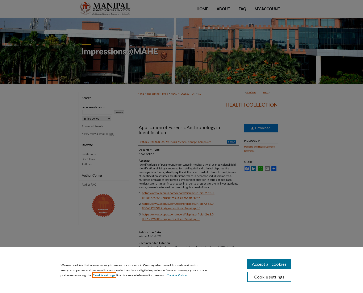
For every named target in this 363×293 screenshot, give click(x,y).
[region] (181, 270)
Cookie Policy (177, 275)
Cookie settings (104, 275)
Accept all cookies (269, 264)
